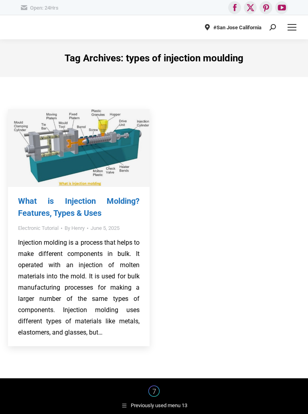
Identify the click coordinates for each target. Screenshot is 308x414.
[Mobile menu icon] (292, 27)
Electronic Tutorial (38, 228)
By (75, 228)
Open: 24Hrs (44, 8)
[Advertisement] (154, 164)
